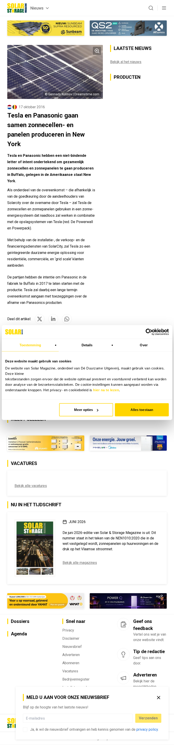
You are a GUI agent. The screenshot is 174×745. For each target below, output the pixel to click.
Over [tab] (143, 345)
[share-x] (40, 319)
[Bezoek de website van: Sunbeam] (45, 28)
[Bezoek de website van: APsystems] (128, 28)
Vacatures (70, 671)
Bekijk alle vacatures (30, 486)
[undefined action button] (131, 718)
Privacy (68, 630)
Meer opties (83, 410)
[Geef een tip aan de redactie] (123, 654)
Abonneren (70, 663)
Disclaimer (70, 638)
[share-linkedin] (53, 319)
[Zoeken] (151, 8)
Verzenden (148, 718)
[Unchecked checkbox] (25, 729)
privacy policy (147, 729)
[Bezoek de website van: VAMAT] (45, 601)
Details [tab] (87, 345)
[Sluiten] (158, 697)
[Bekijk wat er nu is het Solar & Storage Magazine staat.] (34, 548)
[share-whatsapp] (67, 319)
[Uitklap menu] (164, 8)
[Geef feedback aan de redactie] (123, 624)
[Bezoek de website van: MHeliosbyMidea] (128, 443)
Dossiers (20, 621)
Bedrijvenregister (75, 679)
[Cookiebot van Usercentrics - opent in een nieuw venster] (149, 331)
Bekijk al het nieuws (125, 62)
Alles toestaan (141, 410)
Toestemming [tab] (30, 345)
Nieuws (37, 8)
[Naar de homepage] (17, 8)
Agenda (19, 634)
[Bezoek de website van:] (128, 601)
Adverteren (71, 655)
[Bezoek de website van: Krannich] (45, 443)
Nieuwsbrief (72, 646)
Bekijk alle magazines (80, 563)
